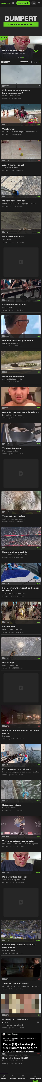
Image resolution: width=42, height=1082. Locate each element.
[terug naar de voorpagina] (5, 3)
